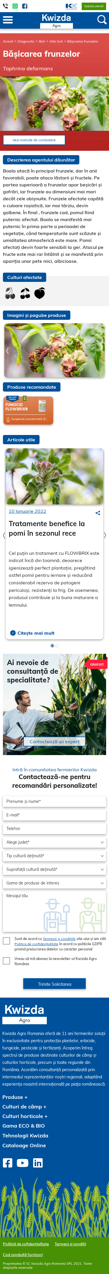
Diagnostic (26, 41)
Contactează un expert (55, 741)
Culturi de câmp (22, 1106)
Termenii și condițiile (59, 939)
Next (102, 347)
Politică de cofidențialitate (26, 1244)
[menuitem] (68, 6)
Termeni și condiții (70, 1244)
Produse (12, 1097)
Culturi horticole (22, 1116)
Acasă (8, 41)
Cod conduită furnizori (23, 1254)
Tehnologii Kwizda (25, 1135)
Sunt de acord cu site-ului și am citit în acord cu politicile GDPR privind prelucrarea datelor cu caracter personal (60, 944)
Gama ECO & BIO (23, 1125)
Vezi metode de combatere (34, 140)
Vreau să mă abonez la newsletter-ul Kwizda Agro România (56, 961)
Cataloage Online (24, 1145)
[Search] (97, 513)
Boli (42, 41)
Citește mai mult (35, 633)
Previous (7, 351)
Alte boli (56, 41)
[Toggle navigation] (8, 20)
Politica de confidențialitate (36, 944)
